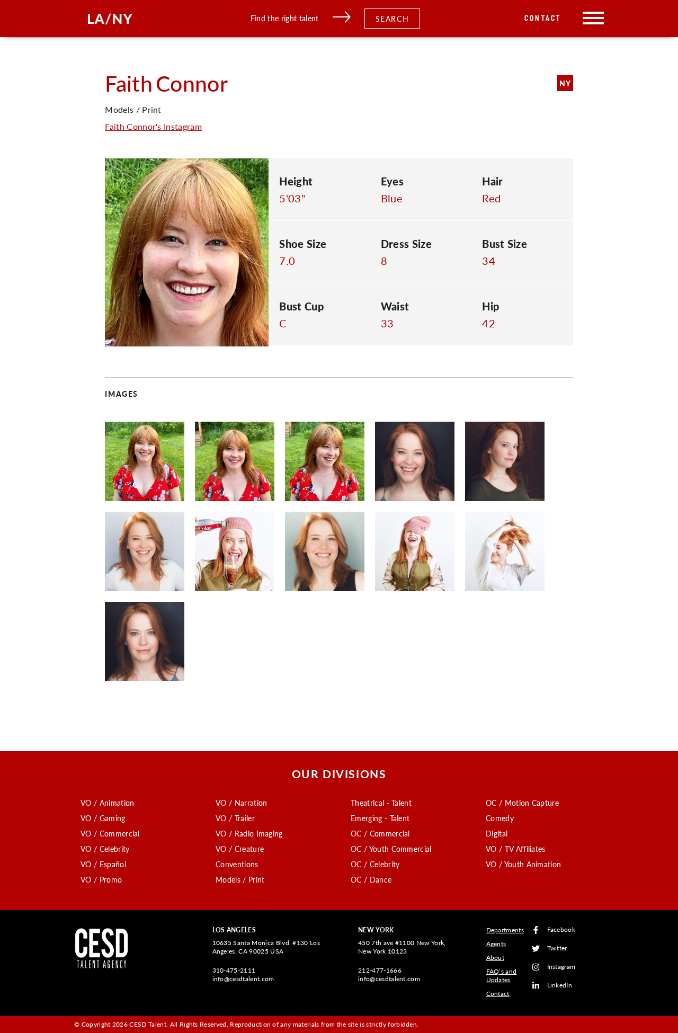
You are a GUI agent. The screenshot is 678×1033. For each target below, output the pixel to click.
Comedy (500, 818)
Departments (505, 929)
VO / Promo (101, 879)
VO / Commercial (110, 833)
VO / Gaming (103, 818)
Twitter (557, 948)
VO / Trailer (235, 818)
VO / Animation (107, 802)
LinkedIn (560, 986)
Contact (542, 18)
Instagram (561, 967)
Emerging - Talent (380, 818)
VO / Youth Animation (523, 864)
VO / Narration (241, 802)
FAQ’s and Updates (501, 975)
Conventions (237, 864)
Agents (496, 943)
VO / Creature (240, 848)
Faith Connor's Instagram (153, 126)
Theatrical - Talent (381, 802)
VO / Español (103, 864)
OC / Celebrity (375, 864)
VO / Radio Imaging (249, 833)
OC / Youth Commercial (391, 848)
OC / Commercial (380, 833)
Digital (496, 833)
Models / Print (240, 879)
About (495, 957)
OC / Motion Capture (522, 802)
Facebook (561, 930)
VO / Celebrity (105, 848)
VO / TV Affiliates (516, 848)
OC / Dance (371, 879)
